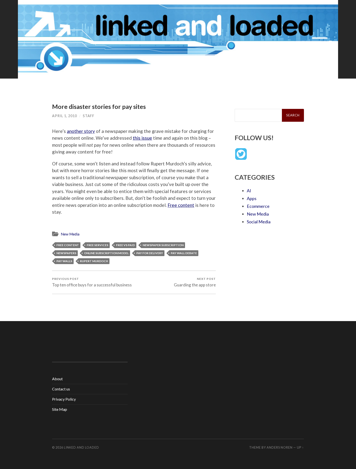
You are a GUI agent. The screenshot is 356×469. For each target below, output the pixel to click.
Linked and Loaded (81, 447)
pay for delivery (149, 253)
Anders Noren (280, 447)
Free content (181, 205)
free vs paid (125, 245)
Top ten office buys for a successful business (92, 282)
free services (97, 245)
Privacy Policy (64, 399)
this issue (142, 138)
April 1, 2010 (64, 116)
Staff (88, 116)
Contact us (61, 389)
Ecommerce (258, 206)
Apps (251, 198)
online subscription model (106, 253)
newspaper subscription (163, 245)
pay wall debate (184, 253)
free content (67, 245)
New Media (70, 234)
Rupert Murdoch (94, 261)
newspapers (66, 253)
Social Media (259, 221)
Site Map (59, 409)
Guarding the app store (195, 282)
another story (81, 131)
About (57, 378)
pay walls (64, 261)
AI (249, 190)
